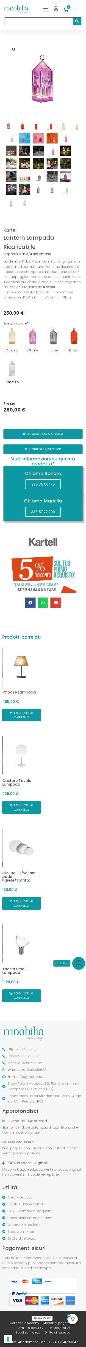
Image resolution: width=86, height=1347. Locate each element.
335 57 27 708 (43, 511)
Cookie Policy (42, 1318)
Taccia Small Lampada (14, 970)
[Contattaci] (78, 963)
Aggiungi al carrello (45, 434)
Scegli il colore (15, 323)
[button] (45, 9)
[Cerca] (77, 21)
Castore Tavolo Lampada (16, 782)
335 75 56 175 (43, 484)
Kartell (10, 230)
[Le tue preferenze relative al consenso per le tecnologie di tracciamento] (8, 1339)
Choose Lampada (19, 692)
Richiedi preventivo (45, 449)
